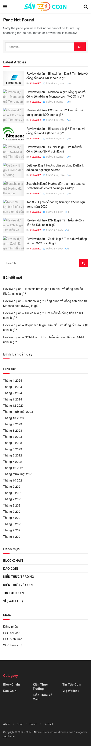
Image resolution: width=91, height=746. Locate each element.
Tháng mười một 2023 (18, 411)
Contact (48, 724)
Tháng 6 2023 (12, 443)
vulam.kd (35, 83)
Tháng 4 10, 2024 (55, 193)
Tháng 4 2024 (12, 380)
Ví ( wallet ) (13, 601)
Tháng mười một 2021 (18, 474)
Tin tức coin (13, 593)
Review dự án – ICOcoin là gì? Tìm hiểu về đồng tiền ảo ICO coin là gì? (54, 112)
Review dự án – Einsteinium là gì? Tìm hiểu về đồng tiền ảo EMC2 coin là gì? (57, 75)
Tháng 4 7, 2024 (54, 230)
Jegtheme (9, 736)
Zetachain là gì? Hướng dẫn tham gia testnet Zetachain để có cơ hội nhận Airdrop (55, 185)
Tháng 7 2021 (12, 499)
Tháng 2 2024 (12, 393)
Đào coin (10, 568)
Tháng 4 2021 (12, 517)
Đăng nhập (10, 626)
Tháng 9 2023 (12, 424)
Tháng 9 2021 (12, 486)
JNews (37, 732)
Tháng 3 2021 (12, 524)
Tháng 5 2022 (12, 461)
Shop (20, 724)
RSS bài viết (11, 633)
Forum (33, 724)
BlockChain (13, 560)
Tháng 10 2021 (13, 480)
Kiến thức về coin (18, 585)
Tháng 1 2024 (12, 399)
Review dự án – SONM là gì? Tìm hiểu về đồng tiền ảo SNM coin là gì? (54, 148)
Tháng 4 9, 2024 (54, 211)
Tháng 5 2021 (12, 511)
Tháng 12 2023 (13, 405)
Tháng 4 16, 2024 (55, 83)
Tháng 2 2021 (12, 530)
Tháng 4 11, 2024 (55, 175)
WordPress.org (13, 645)
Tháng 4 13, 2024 (55, 138)
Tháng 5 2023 (12, 449)
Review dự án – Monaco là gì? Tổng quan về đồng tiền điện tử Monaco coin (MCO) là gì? (55, 94)
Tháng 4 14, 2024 (55, 101)
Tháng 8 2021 (12, 493)
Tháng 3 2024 (12, 387)
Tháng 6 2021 (12, 505)
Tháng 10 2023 (13, 418)
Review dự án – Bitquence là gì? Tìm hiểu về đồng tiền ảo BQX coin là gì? (55, 130)
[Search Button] (80, 46)
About (6, 724)
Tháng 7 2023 (12, 436)
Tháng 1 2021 (12, 536)
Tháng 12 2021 (13, 468)
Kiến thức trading (18, 576)
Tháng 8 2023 (12, 430)
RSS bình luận (12, 639)
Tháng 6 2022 (12, 455)
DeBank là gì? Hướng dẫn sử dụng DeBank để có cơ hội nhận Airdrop (55, 167)
